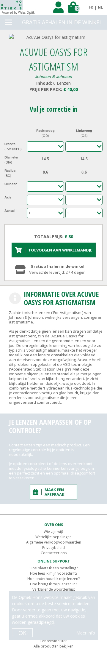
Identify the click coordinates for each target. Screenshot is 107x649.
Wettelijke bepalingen (53, 536)
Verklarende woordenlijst (53, 589)
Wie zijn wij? (53, 531)
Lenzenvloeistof (53, 640)
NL (100, 7)
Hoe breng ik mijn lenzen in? (53, 583)
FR (91, 7)
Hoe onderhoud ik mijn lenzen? (53, 578)
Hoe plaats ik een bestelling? (54, 568)
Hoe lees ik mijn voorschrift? (53, 573)
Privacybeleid (53, 547)
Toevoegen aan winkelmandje (60, 250)
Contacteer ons (54, 552)
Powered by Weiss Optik (18, 12)
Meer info (85, 633)
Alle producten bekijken (53, 646)
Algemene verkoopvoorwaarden (53, 542)
